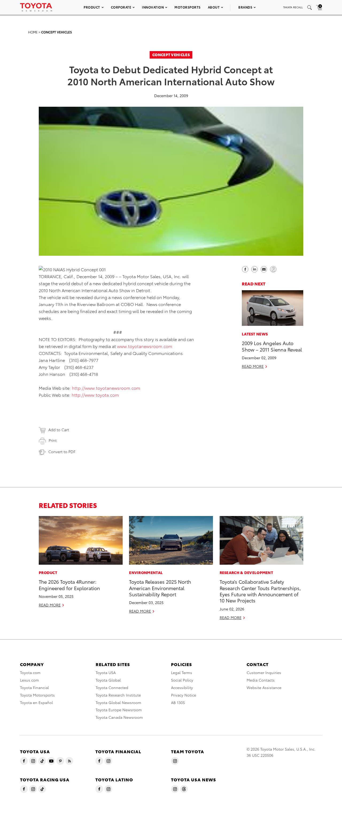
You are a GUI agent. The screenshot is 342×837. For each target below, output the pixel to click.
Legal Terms (181, 672)
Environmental (146, 572)
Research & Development (246, 572)
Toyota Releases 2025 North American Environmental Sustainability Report (160, 587)
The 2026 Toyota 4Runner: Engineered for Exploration (69, 584)
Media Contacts (261, 680)
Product (92, 7)
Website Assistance (264, 687)
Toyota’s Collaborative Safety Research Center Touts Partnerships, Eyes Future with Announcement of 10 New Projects (260, 590)
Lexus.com (29, 680)
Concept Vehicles (56, 32)
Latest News (255, 333)
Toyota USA (106, 672)
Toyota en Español (36, 702)
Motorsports (187, 7)
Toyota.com (30, 672)
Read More (253, 366)
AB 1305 (178, 702)
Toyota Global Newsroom (118, 702)
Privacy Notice (183, 695)
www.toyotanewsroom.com (144, 346)
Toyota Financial (34, 687)
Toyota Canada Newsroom (119, 717)
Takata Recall (293, 7)
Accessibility (182, 687)
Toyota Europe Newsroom (119, 709)
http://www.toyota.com (95, 395)
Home (33, 32)
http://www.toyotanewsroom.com (106, 388)
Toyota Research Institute (118, 695)
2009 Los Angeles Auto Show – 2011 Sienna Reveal (272, 345)
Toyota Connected (112, 687)
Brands (245, 7)
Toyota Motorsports (37, 695)
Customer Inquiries (264, 672)
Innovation (153, 7)
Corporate (121, 7)
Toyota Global (108, 680)
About (214, 7)
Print (53, 440)
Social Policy (182, 680)
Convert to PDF (61, 451)
